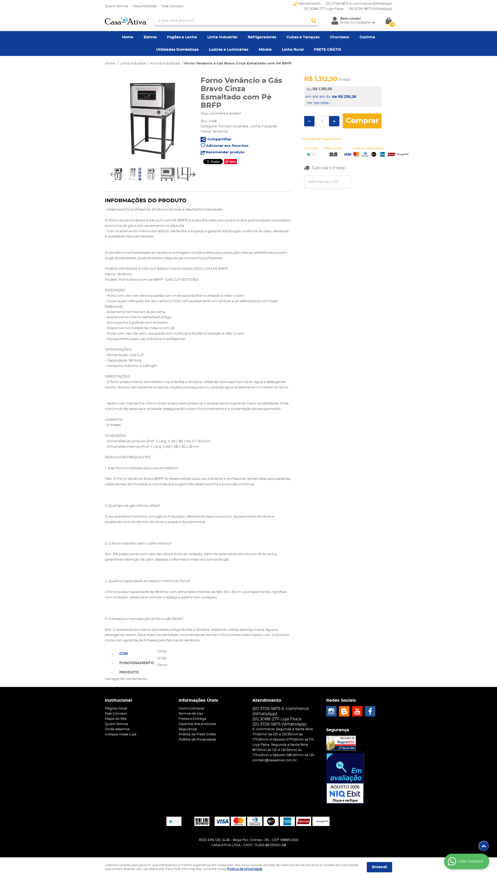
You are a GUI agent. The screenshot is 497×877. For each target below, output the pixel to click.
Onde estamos (117, 729)
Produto (129, 672)
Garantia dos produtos (197, 724)
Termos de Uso (191, 713)
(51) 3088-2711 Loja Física (323, 9)
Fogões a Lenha (182, 37)
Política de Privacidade (197, 739)
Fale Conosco (173, 6)
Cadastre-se (365, 22)
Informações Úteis (198, 700)
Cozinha (367, 37)
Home (127, 37)
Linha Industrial (222, 37)
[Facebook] (370, 711)
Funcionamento (136, 663)
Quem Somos (116, 6)
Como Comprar (191, 708)
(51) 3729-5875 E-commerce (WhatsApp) (359, 3)
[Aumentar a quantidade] (334, 121)
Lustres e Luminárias (228, 50)
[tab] (136, 653)
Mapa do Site (116, 719)
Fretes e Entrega (192, 719)
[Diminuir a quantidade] (309, 121)
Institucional (118, 700)
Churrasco (339, 37)
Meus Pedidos (144, 6)
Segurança (188, 729)
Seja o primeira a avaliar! (221, 113)
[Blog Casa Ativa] (344, 711)
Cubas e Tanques (303, 37)
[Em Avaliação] (345, 778)
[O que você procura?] (313, 20)
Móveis (265, 50)
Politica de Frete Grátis (197, 734)
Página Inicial (116, 708)
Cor (123, 654)
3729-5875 (370, 9)
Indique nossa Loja (120, 734)
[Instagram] (331, 711)
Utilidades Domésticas (177, 50)
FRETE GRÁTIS (327, 50)
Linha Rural (293, 50)
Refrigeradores (262, 37)
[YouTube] (357, 711)
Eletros (150, 37)
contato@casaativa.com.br (274, 760)
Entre (344, 22)
